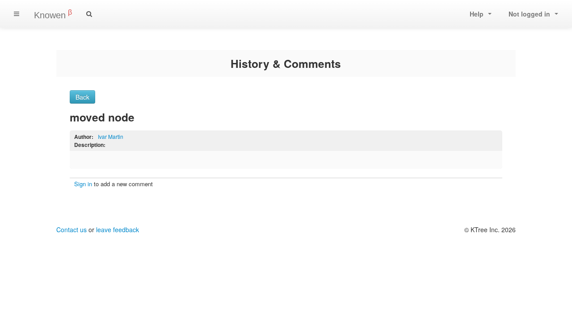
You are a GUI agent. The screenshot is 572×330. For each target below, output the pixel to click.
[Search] (89, 13)
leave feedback (117, 229)
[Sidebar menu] (16, 13)
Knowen (53, 14)
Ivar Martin (110, 136)
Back (82, 96)
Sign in (83, 184)
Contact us (71, 229)
